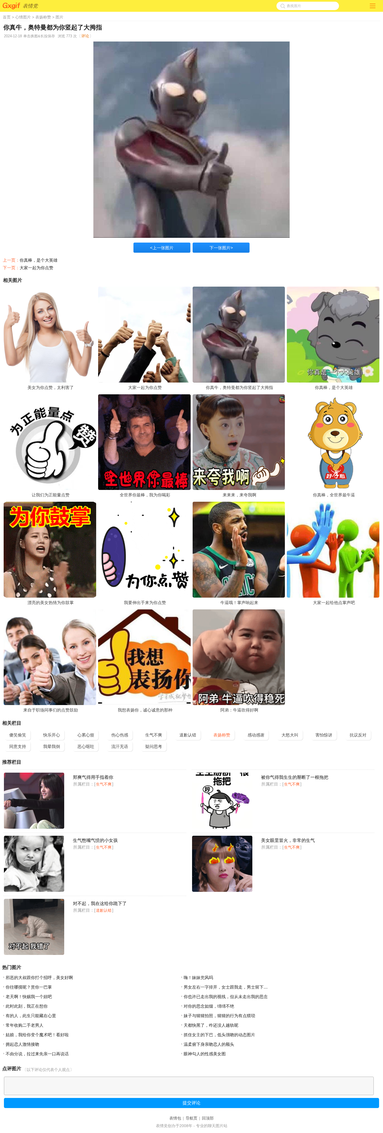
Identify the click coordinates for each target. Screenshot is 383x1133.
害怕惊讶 (323, 735)
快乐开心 (51, 735)
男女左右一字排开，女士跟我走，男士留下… (226, 987)
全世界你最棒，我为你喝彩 (145, 494)
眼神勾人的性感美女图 (205, 1053)
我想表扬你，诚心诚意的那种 (145, 710)
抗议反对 (358, 735)
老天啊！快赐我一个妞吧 (29, 996)
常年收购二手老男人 (24, 1025)
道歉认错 (187, 735)
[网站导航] (372, 5)
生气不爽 (153, 735)
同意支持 (17, 746)
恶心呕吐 (85, 746)
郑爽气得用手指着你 (93, 777)
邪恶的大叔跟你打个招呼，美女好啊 (39, 977)
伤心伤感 (119, 735)
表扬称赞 (43, 17)
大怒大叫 (290, 735)
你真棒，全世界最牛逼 (334, 494)
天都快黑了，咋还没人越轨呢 (211, 1025)
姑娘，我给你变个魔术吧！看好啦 (37, 1034)
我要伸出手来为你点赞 (145, 602)
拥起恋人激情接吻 (22, 1044)
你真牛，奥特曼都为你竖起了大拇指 (239, 387)
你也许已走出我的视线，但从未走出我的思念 (226, 996)
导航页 (191, 1118)
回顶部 (208, 1118)
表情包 (175, 1118)
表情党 (30, 6)
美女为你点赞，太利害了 (50, 387)
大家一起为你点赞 (36, 267)
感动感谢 (256, 735)
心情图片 (23, 17)
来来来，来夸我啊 (239, 494)
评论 (85, 36)
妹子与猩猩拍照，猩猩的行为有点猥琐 (219, 1015)
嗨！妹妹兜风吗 (198, 977)
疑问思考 (153, 746)
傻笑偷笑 (17, 735)
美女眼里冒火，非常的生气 (288, 840)
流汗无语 (119, 746)
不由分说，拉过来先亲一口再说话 (37, 1053)
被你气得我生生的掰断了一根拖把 (294, 777)
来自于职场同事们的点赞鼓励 (50, 710)
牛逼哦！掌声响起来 (239, 602)
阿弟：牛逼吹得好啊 (239, 710)
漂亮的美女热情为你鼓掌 (50, 602)
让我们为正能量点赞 (51, 494)
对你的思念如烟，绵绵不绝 (209, 1006)
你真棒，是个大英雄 (38, 260)
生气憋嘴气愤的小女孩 (95, 840)
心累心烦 (85, 735)
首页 (7, 17)
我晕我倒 (51, 746)
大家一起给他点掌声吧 (334, 602)
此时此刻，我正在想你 (27, 1006)
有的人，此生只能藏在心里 (31, 1015)
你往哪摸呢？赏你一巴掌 (29, 987)
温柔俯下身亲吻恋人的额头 (209, 1044)
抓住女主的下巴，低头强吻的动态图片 (219, 1034)
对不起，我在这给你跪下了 (100, 903)
